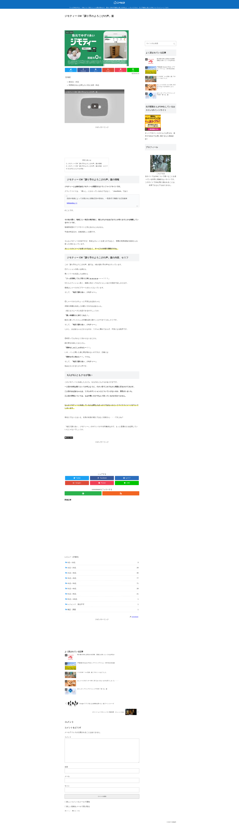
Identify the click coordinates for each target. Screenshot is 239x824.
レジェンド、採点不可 (103, 604)
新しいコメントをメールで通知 (78, 802)
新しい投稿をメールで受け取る (78, 806)
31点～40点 (103, 578)
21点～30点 (103, 573)
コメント (68, 737)
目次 (84, 160)
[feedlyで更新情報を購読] (83, 493)
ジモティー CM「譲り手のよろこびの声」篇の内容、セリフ (88, 166)
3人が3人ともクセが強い (76, 168)
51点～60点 (103, 588)
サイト (67, 786)
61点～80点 (103, 594)
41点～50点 (103, 583)
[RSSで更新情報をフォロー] (120, 493)
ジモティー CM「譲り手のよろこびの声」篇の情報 (85, 163)
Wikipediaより (72, 203)
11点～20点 (69, 437)
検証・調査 (103, 609)
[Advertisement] (102, 23)
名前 (66, 767)
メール (67, 776)
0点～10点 (103, 562)
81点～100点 (103, 599)
